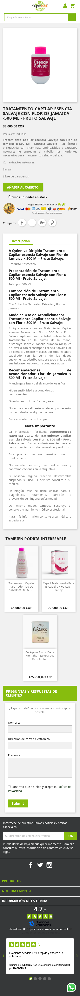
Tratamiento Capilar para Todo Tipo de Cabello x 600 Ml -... (21, 586)
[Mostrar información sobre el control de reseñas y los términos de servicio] (70, 928)
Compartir (22, 222)
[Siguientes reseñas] (77, 956)
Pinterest (52, 222)
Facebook (31, 865)
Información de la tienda (24, 901)
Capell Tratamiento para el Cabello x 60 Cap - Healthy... (58, 586)
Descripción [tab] (21, 241)
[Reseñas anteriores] (3, 956)
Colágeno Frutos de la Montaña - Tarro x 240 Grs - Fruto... (40, 655)
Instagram (49, 865)
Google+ (42, 222)
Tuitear (32, 222)
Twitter (40, 865)
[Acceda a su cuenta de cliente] (65, 6)
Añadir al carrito (23, 187)
